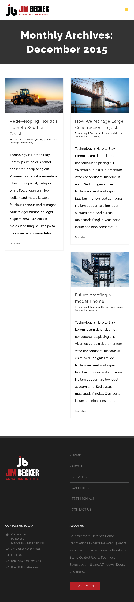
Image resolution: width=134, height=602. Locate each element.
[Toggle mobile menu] (127, 10)
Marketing (93, 310)
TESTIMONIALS (83, 498)
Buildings (14, 143)
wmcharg (17, 139)
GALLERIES (80, 488)
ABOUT (77, 466)
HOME (76, 455)
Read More (15, 243)
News (36, 143)
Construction (26, 143)
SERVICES (79, 477)
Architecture (52, 139)
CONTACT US (81, 509)
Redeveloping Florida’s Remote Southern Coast (34, 127)
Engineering (94, 136)
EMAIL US (17, 554)
